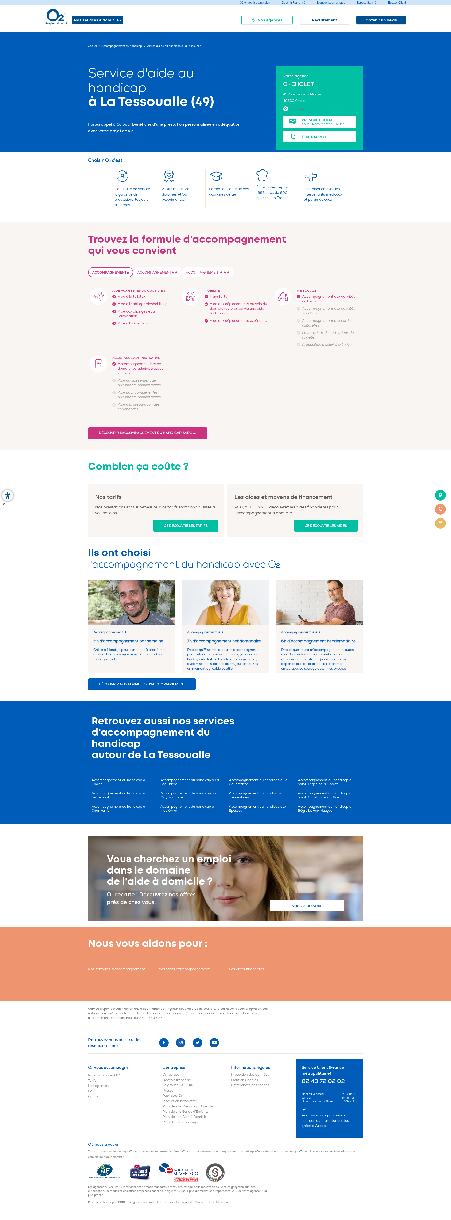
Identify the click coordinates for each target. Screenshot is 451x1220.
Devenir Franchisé (293, 2)
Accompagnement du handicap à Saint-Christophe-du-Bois (324, 795)
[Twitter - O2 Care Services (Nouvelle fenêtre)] (197, 1042)
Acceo (320, 1126)
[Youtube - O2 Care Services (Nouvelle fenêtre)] (214, 1042)
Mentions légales (244, 1080)
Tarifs (92, 1081)
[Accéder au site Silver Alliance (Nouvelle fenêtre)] (215, 1172)
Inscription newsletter (180, 1101)
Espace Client (397, 2)
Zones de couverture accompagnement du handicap (218, 1151)
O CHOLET (298, 84)
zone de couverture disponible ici (162, 1013)
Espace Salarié (366, 2)
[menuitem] (267, 20)
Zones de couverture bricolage (277, 1151)
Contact (94, 1096)
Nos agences (270, 20)
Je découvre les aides (326, 526)
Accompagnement (109, 273)
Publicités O (173, 1096)
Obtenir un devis (381, 20)
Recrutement (324, 20)
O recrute (171, 1075)
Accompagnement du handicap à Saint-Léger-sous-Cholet (324, 782)
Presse (168, 1090)
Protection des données (250, 1075)
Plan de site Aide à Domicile (185, 1117)
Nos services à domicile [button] (96, 20)
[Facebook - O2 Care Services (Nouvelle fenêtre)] (164, 1042)
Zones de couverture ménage (108, 1151)
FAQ (91, 1091)
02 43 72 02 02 (150, 1018)
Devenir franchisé (177, 1080)
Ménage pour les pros (331, 2)
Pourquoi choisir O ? (104, 1075)
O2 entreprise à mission (255, 2)
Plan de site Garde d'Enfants (186, 1112)
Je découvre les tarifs (186, 526)
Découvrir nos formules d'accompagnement (142, 684)
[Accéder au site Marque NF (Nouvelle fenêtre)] (108, 1172)
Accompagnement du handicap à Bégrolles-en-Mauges (324, 809)
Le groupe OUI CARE (179, 1085)
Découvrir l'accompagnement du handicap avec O (148, 433)
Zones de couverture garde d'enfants (155, 1151)
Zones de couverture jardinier (320, 1151)
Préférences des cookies (250, 1085)
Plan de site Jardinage (181, 1122)
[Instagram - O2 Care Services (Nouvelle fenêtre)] (180, 1042)
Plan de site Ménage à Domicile (188, 1106)
